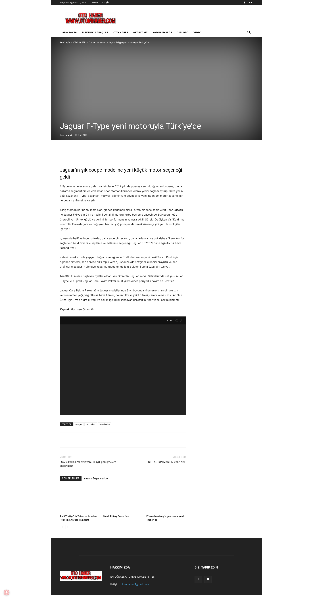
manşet (78, 424)
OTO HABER (120, 32)
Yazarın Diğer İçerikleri (96, 478)
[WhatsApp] (89, 154)
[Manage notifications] (6, 592)
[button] (249, 32)
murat (69, 135)
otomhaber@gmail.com (135, 584)
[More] (101, 154)
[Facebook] (244, 2)
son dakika (104, 424)
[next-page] (68, 527)
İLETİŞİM (106, 2)
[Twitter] (79, 154)
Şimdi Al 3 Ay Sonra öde (116, 516)
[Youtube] (250, 2)
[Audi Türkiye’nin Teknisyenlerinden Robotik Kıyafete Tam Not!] (79, 499)
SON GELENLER (70, 478)
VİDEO (197, 32)
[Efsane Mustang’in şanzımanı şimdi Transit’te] (166, 499)
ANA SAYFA (69, 32)
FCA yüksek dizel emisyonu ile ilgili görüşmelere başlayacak (88, 463)
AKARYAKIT (140, 32)
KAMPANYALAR (162, 32)
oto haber (90, 424)
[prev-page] (62, 527)
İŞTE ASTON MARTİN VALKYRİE (166, 462)
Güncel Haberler (97, 42)
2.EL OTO (182, 32)
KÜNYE (95, 2)
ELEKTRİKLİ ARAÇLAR (95, 32)
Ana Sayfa (65, 42)
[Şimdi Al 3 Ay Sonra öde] (123, 499)
